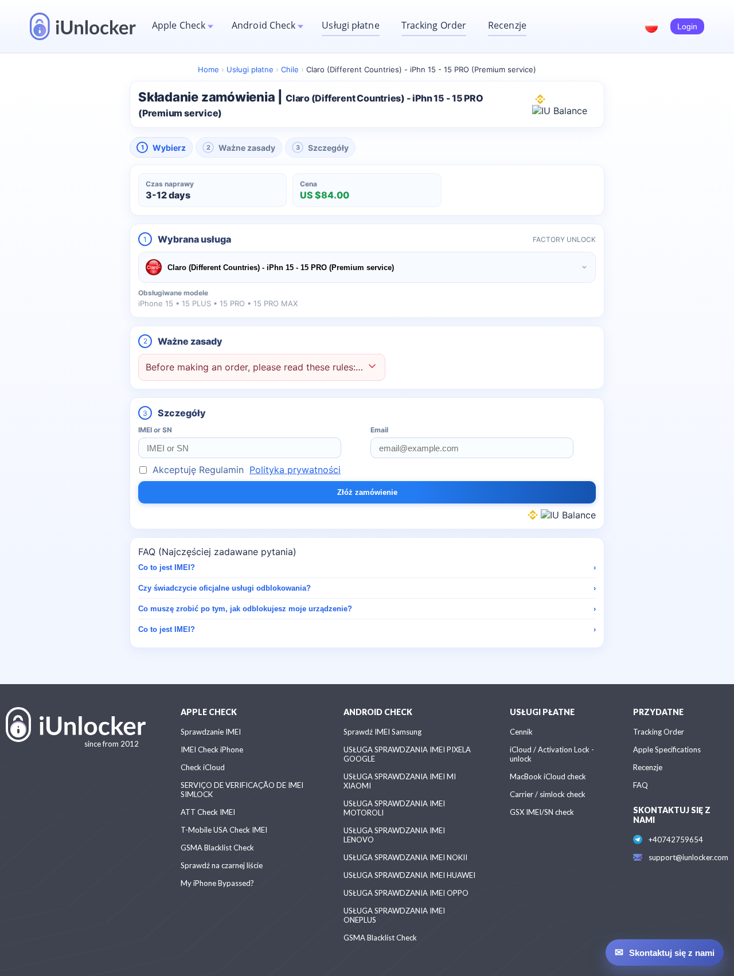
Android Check (263, 25)
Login (687, 26)
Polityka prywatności (295, 469)
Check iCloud (203, 767)
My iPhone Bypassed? (217, 883)
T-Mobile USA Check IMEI (224, 829)
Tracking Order (433, 25)
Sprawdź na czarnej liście (222, 865)
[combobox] (367, 267)
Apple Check (178, 25)
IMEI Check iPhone (212, 749)
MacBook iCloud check (548, 776)
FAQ (640, 785)
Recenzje (507, 25)
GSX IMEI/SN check (542, 812)
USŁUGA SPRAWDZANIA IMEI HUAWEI (409, 875)
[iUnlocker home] (83, 26)
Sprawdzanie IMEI (211, 731)
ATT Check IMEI (208, 812)
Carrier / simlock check (547, 794)
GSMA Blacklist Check (217, 847)
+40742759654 (676, 839)
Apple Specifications (667, 749)
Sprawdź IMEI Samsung (382, 731)
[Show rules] (372, 367)
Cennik (521, 731)
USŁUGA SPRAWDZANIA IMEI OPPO (405, 892)
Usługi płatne (350, 25)
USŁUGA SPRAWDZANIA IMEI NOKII (405, 857)
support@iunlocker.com (688, 857)
